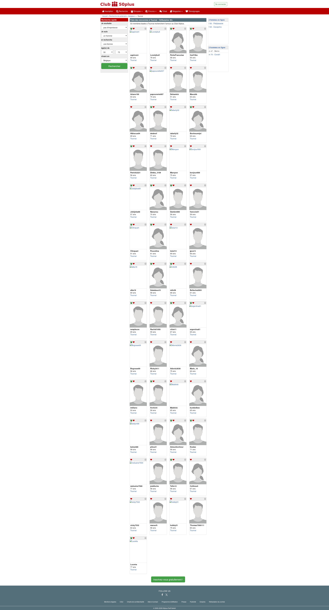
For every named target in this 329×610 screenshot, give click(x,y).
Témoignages (194, 11)
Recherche (123, 11)
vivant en (105, 56)
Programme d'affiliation (170, 602)
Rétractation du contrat (217, 602)
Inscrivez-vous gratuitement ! (168, 579)
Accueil (105, 16)
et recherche (106, 39)
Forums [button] (151, 11)
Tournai (133, 60)
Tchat (164, 11)
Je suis (104, 31)
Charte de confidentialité (135, 602)
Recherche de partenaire (118, 16)
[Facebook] (162, 594)
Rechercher (114, 66)
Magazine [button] (176, 11)
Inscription (108, 11)
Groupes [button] (137, 11)
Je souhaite (106, 23)
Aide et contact (153, 602)
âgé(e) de (105, 48)
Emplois (202, 602)
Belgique (131, 16)
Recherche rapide (109, 20)
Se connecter (220, 4)
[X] (166, 594)
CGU (121, 602)
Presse (183, 602)
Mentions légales (110, 602)
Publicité (193, 602)
